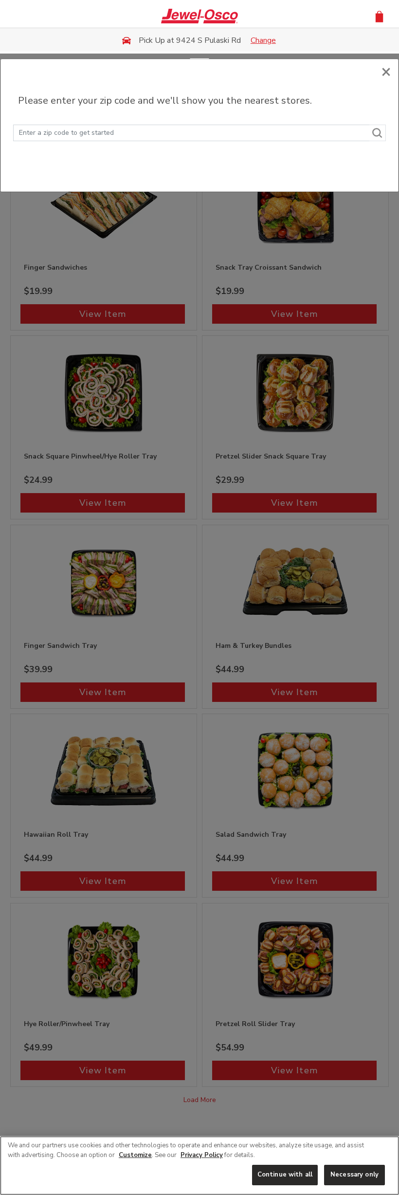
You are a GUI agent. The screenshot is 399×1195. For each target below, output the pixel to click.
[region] (199, 1165)
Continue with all (284, 1174)
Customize (135, 1155)
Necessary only (354, 1174)
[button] (379, 15)
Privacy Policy (202, 1155)
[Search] (377, 133)
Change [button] (263, 40)
